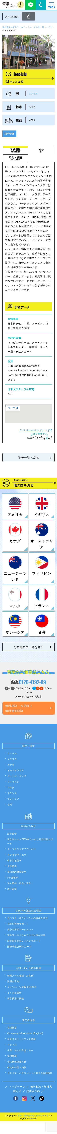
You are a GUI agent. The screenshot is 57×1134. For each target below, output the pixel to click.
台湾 (9, 804)
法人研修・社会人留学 (19, 883)
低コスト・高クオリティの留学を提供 (27, 918)
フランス (12, 793)
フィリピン (13, 781)
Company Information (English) (25, 1033)
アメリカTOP (12, 16)
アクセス (12, 1044)
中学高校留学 (14, 860)
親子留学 (12, 888)
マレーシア (13, 798)
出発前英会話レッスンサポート (24, 940)
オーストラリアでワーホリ (21, 849)
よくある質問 (14, 992)
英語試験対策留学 (16, 871)
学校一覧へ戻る (28, 457)
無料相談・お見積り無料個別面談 (18, 708)
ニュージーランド (16, 776)
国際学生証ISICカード (19, 946)
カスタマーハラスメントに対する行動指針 (29, 1073)
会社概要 (12, 1027)
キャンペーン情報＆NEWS (21, 986)
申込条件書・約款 (16, 1067)
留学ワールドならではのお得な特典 (26, 935)
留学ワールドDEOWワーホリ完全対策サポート (30, 841)
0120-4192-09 (32, 682)
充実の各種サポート (18, 923)
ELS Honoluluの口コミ (34, 430)
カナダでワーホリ (16, 854)
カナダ (10, 764)
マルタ (10, 787)
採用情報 (12, 1055)
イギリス (12, 758)
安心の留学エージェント (20, 929)
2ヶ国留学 (12, 877)
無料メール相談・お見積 (20, 975)
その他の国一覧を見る (28, 647)
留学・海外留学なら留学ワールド (33, 1115)
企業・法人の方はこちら (20, 1050)
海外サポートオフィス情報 (21, 1039)
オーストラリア (15, 770)
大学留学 (12, 866)
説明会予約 (13, 981)
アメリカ (33, 93)
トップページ (17, 1086)
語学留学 (12, 833)
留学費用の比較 (15, 998)
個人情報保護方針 (16, 1061)
